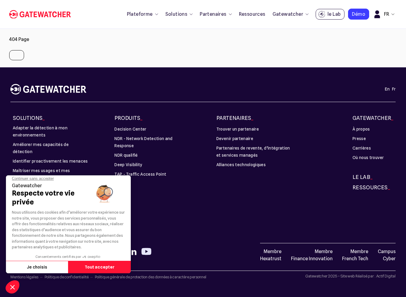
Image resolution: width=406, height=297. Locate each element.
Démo (358, 14)
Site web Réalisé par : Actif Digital (368, 276)
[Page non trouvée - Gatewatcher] (42, 14)
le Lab (334, 14)
